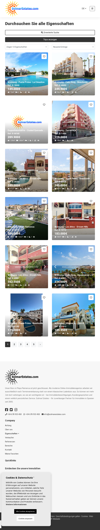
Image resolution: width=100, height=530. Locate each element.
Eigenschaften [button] (11, 434)
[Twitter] (11, 410)
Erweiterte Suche (51, 32)
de (83, 8)
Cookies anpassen (25, 518)
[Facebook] (6, 410)
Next (45, 73)
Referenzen (10, 442)
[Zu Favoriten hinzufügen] (44, 56)
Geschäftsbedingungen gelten (68, 516)
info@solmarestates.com (54, 414)
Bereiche (8, 446)
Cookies (84, 516)
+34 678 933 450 (14, 414)
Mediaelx (56, 519)
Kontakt (8, 450)
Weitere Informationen (16, 504)
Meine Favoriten (11, 454)
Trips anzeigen (50, 39)
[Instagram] (15, 410)
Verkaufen (9, 438)
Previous (8, 73)
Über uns (8, 429)
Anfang (8, 425)
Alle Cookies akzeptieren (25, 511)
